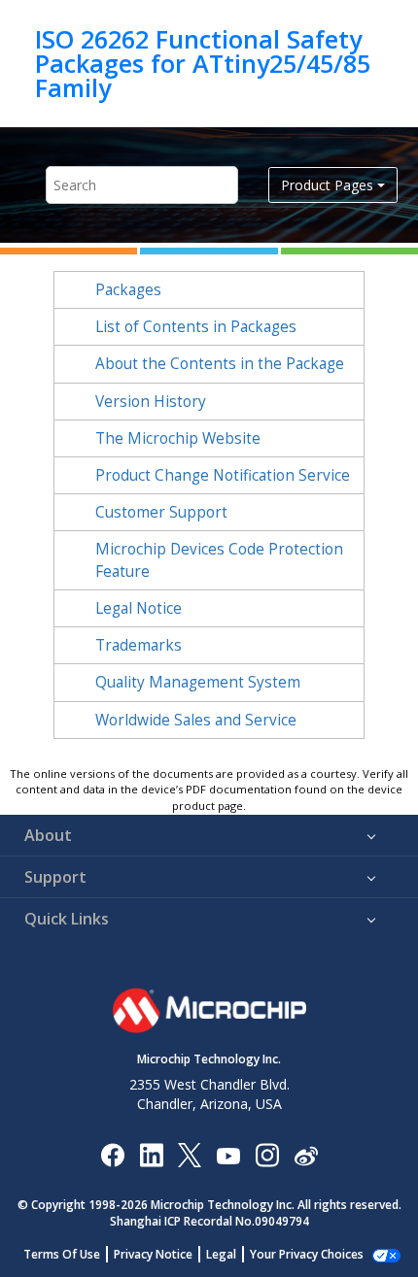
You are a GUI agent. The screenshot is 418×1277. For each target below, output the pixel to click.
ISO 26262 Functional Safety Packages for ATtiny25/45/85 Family (202, 63)
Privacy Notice (153, 1254)
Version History (150, 401)
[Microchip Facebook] (112, 1154)
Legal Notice (138, 608)
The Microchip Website (178, 438)
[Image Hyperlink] (228, 1155)
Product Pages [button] (327, 185)
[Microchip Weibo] (306, 1155)
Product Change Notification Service (222, 475)
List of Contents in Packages (195, 327)
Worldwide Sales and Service (195, 720)
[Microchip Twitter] (189, 1154)
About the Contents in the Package (219, 363)
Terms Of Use (61, 1254)
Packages (128, 290)
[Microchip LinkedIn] (151, 1154)
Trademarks (138, 645)
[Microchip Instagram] (267, 1154)
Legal (221, 1254)
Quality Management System (197, 682)
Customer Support (161, 512)
